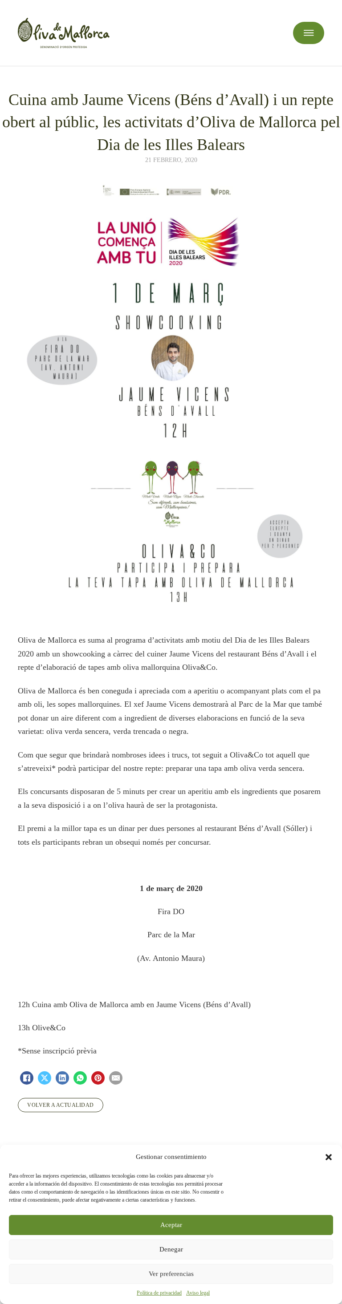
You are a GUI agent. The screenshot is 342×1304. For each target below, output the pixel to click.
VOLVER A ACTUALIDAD (60, 1105)
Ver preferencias (171, 1273)
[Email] (115, 1078)
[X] (44, 1078)
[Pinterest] (98, 1078)
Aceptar (171, 1224)
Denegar (171, 1249)
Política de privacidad (159, 1293)
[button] (328, 1157)
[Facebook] (26, 1078)
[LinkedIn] (62, 1078)
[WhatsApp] (80, 1078)
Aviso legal (198, 1293)
